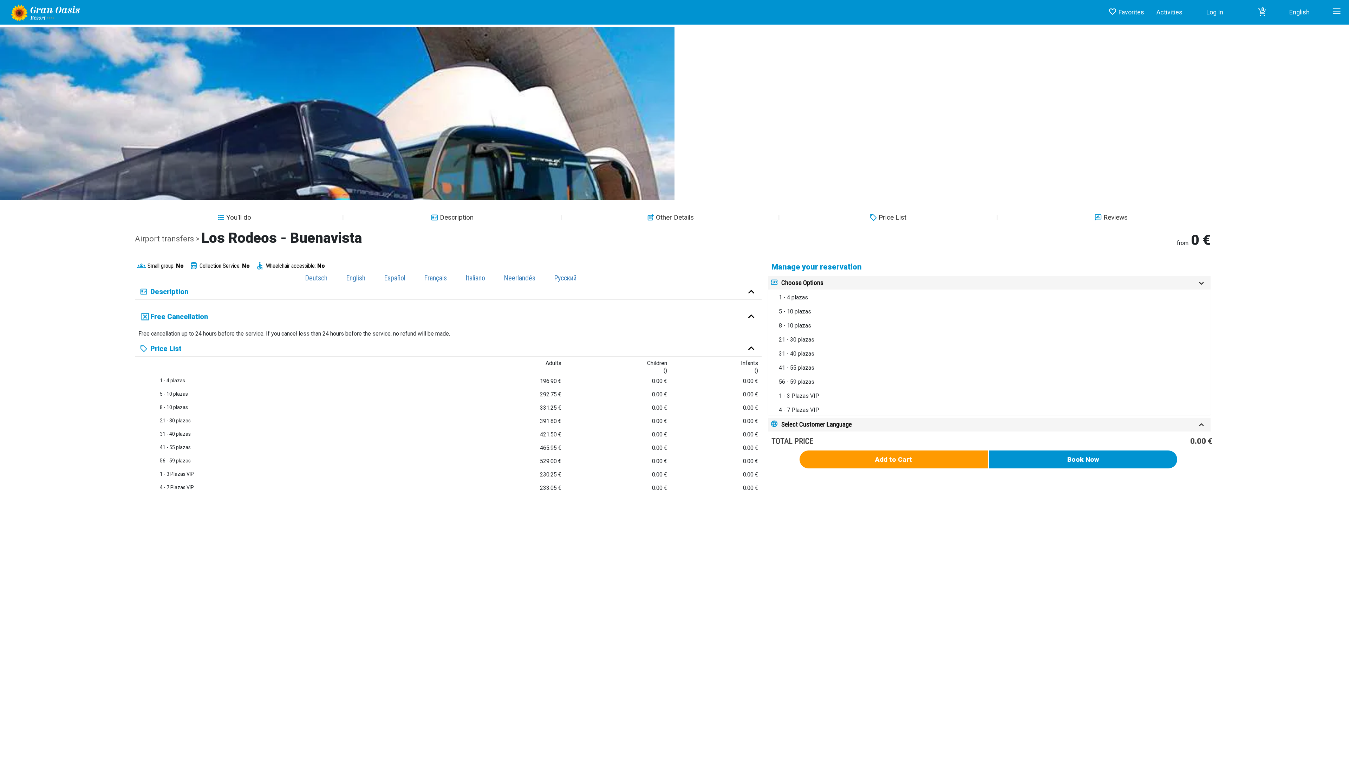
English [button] (1299, 12)
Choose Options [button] (802, 283)
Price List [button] (892, 217)
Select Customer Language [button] (816, 424)
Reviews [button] (1115, 217)
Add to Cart (893, 459)
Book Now (1083, 459)
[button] (1262, 12)
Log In (1214, 12)
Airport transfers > (168, 238)
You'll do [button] (238, 217)
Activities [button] (1169, 12)
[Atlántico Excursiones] (43, 12)
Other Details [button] (675, 217)
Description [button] (457, 217)
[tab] (989, 283)
